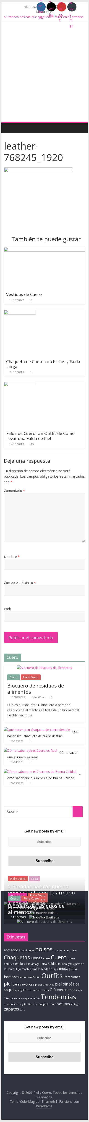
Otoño (36, 977)
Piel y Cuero (30, 677)
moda (36, 969)
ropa (71, 990)
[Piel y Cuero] (8, 128)
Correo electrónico (20, 582)
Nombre (12, 556)
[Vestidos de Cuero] (44, 249)
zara (22, 1009)
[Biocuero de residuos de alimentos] (44, 667)
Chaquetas (17, 957)
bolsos (43, 949)
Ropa (34, 879)
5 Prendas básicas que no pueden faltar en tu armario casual (41, 892)
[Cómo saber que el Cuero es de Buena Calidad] (40, 771)
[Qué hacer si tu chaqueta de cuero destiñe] (37, 729)
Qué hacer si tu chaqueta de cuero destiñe (43, 733)
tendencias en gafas (15, 1004)
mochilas (27, 969)
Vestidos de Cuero (24, 294)
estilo (19, 963)
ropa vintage (21, 998)
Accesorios (17, 895)
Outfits (52, 975)
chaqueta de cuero (65, 950)
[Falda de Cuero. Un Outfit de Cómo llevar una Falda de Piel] (19, 384)
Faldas (52, 963)
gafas (70, 964)
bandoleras (27, 950)
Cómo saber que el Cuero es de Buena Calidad (44, 775)
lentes (11, 969)
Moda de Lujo (49, 969)
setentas (35, 998)
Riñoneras (59, 989)
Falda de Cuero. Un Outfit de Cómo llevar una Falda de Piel (40, 436)
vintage (75, 1004)
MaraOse (38, 697)
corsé (46, 958)
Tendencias (58, 996)
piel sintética (67, 984)
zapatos (11, 1009)
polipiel (9, 990)
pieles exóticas (23, 984)
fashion (62, 964)
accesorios (12, 950)
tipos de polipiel (38, 1004)
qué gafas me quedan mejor (32, 990)
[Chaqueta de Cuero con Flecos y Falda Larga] (20, 312)
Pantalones (72, 977)
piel (8, 983)
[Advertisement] (44, 75)
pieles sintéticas (44, 984)
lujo (18, 969)
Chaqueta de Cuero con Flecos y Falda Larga (43, 364)
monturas (26, 977)
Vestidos (63, 1004)
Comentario (14, 490)
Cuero (14, 677)
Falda (43, 964)
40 (32, 444)
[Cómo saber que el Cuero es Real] (30, 750)
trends (52, 1004)
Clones (36, 958)
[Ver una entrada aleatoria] (80, 128)
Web (7, 608)
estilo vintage (31, 964)
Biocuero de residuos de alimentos (35, 688)
